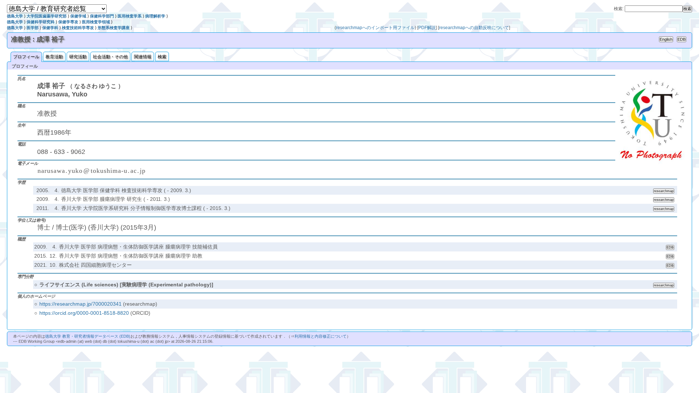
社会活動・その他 (110, 56)
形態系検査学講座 (114, 27)
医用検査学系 (130, 16)
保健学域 (78, 16)
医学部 (33, 27)
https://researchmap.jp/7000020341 (80, 304)
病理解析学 (155, 16)
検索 (162, 56)
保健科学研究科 (41, 22)
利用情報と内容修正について (321, 336)
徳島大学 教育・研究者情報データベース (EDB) (87, 336)
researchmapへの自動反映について (474, 27)
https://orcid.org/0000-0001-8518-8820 (84, 313)
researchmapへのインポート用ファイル (375, 27)
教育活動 (54, 56)
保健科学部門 (102, 16)
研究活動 (78, 56)
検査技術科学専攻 (78, 27)
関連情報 (142, 56)
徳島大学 (15, 16)
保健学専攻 (68, 22)
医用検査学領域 (96, 22)
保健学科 (50, 27)
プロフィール (26, 56)
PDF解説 (427, 27)
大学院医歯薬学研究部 (47, 16)
